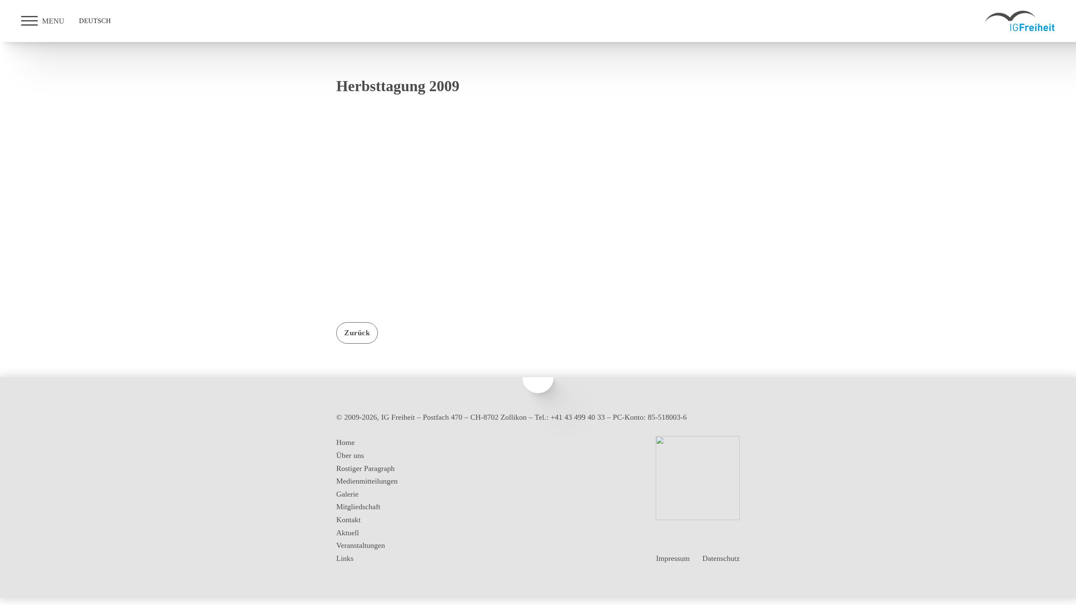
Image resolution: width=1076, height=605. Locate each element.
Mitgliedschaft (358, 506)
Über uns (350, 455)
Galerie (347, 494)
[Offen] (29, 21)
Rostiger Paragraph (365, 468)
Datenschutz (721, 558)
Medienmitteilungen (367, 481)
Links (344, 558)
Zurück (357, 333)
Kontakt (348, 520)
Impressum (673, 558)
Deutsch (95, 20)
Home (345, 442)
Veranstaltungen (360, 545)
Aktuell (347, 533)
